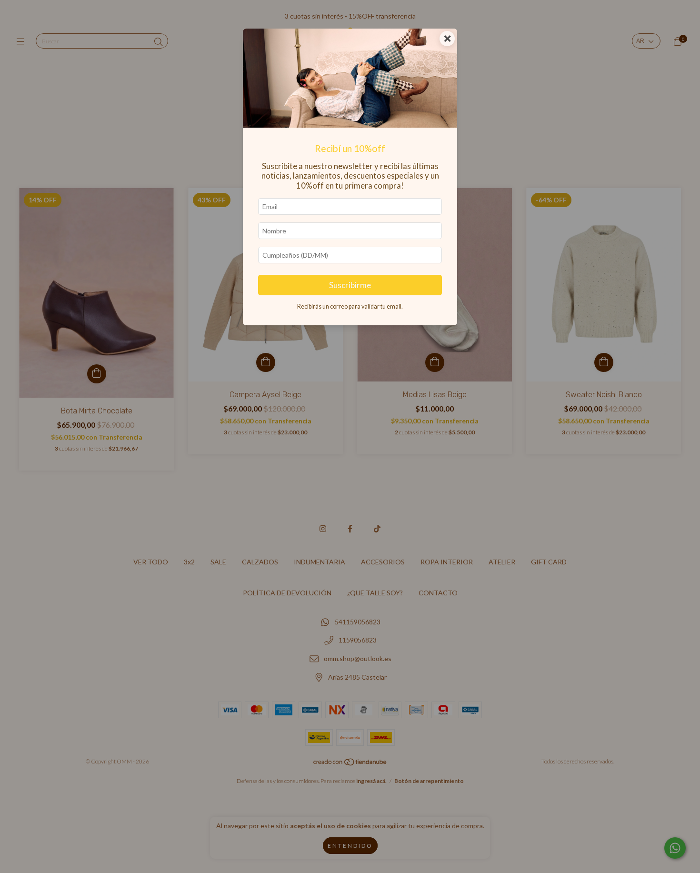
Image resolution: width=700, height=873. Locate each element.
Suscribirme (350, 285)
